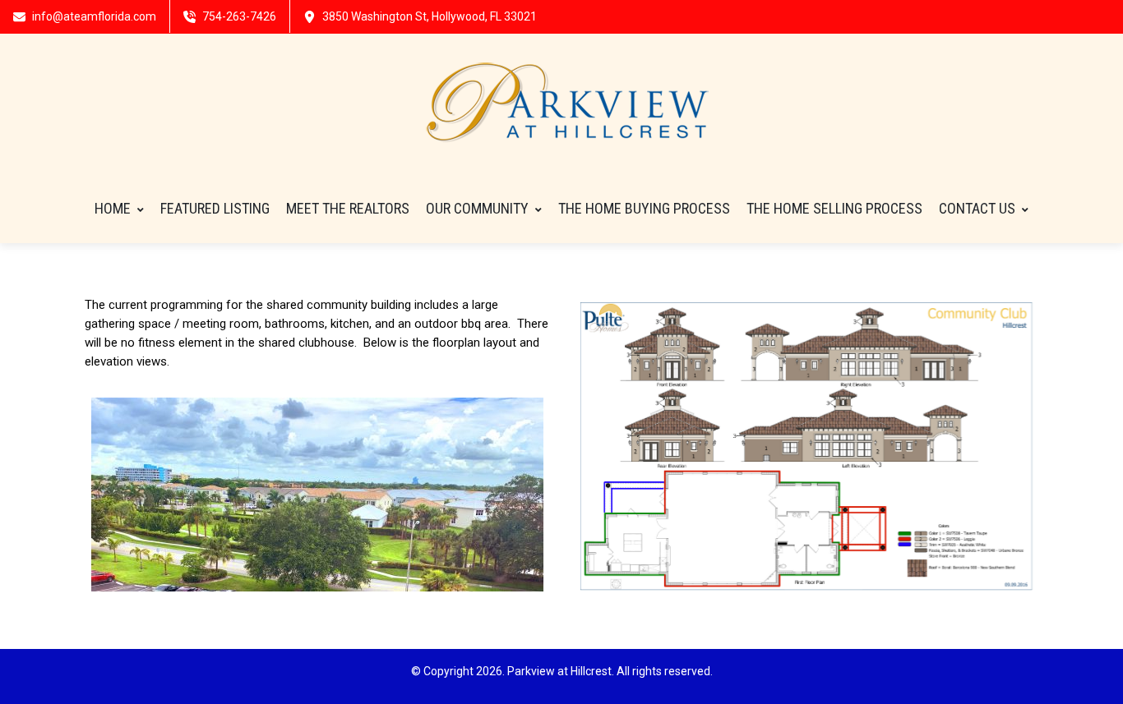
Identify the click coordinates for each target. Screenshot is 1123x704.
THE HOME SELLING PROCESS (834, 208)
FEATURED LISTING (215, 208)
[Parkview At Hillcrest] (561, 103)
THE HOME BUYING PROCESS (644, 208)
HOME (113, 208)
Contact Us (977, 208)
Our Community (477, 208)
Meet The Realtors (347, 208)
